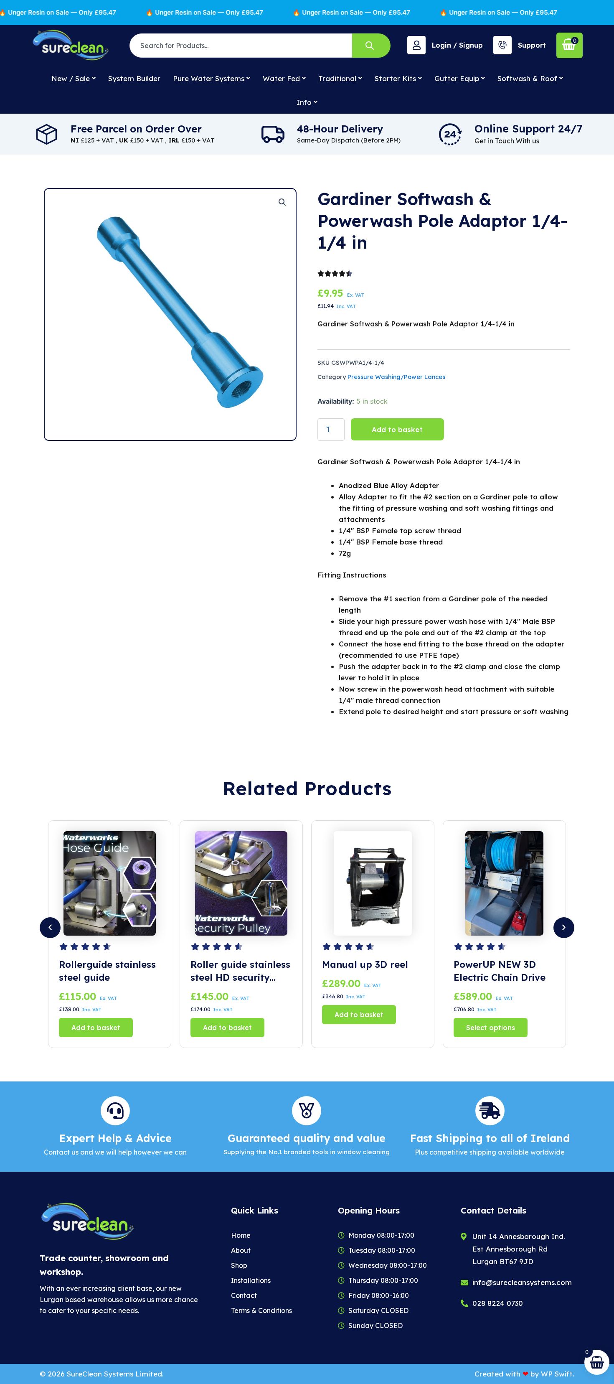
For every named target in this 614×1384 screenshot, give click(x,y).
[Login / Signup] (416, 45)
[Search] (371, 45)
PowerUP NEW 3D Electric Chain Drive (368, 971)
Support (532, 45)
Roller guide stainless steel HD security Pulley (109, 971)
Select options (359, 1027)
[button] (282, 202)
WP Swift (557, 1373)
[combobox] (240, 45)
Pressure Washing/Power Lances (396, 377)
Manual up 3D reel (233, 964)
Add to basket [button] (95, 1027)
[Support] (502, 45)
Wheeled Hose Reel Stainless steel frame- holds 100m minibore (504, 971)
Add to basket (397, 429)
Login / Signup (457, 45)
